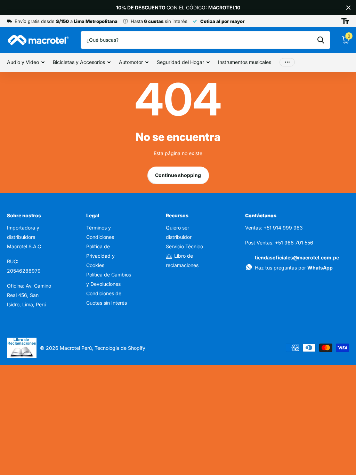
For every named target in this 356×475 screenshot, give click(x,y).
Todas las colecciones (183, 9)
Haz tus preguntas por (294, 268)
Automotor (131, 62)
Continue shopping (178, 175)
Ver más (287, 62)
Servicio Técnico (184, 246)
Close (348, 7)
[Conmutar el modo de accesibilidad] (345, 21)
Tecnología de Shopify (120, 348)
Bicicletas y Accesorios (79, 62)
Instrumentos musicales (244, 62)
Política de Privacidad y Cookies (100, 255)
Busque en (320, 40)
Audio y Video (23, 62)
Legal (92, 215)
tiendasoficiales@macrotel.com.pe (297, 257)
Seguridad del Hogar (180, 62)
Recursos (177, 215)
